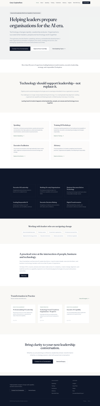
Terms (89, 401)
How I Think (75, 386)
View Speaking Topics (58, 48)
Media (74, 388)
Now (74, 390)
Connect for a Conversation (20, 48)
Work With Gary (76, 2)
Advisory (64, 2)
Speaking (47, 2)
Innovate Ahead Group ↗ (78, 393)
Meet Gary (24, 275)
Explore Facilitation (19, 156)
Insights (69, 2)
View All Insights (83, 298)
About (41, 2)
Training (52, 2)
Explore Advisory (58, 156)
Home (37, 2)
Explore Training (58, 135)
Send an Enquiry (60, 361)
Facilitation (58, 2)
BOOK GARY (86, 2)
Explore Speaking (18, 135)
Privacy (84, 401)
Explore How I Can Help (40, 48)
